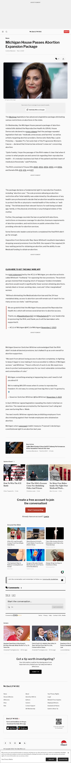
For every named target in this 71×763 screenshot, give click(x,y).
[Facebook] (5, 743)
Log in (46, 516)
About (27, 694)
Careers (28, 702)
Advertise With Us (31, 697)
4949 (35, 167)
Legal (49, 697)
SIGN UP (66, 31)
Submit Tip (35, 671)
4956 (59, 167)
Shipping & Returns (53, 702)
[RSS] (24, 743)
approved (23, 426)
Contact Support (30, 705)
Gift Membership (30, 708)
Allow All (51, 759)
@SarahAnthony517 (25, 316)
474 (20, 170)
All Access (7, 700)
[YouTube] (20, 743)
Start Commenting (35, 510)
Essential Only (63, 759)
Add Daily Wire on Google (37, 109)
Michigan (13, 117)
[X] (10, 743)
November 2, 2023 (48, 327)
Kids (5, 705)
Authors (28, 700)
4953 (41, 167)
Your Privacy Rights (53, 694)
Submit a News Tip (53, 708)
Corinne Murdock (10, 51)
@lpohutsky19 (43, 316)
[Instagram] (15, 743)
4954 (46, 167)
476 (24, 170)
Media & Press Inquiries (54, 700)
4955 (51, 167)
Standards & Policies (53, 705)
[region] (35, 756)
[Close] (68, 753)
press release (31, 132)
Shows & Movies (8, 697)
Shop (5, 702)
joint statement (15, 275)
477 (32, 170)
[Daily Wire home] (35, 32)
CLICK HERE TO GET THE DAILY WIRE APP (23, 269)
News (5, 694)
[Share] (63, 59)
